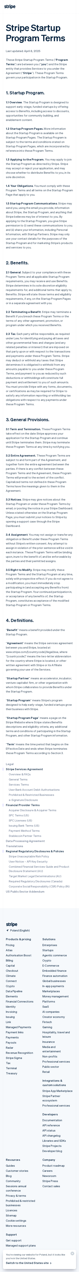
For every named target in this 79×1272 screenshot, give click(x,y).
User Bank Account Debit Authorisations (34, 789)
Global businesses (54, 981)
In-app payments (53, 986)
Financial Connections (19, 1001)
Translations (14, 846)
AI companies (51, 1011)
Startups (48, 950)
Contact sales (51, 1186)
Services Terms (19, 784)
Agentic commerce (54, 955)
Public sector (50, 1066)
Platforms (48, 1001)
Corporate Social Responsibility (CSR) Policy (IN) (39, 886)
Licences (11, 1210)
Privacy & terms (16, 1195)
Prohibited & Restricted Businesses (31, 795)
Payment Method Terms (24, 830)
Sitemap (11, 1215)
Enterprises (49, 945)
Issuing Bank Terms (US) (24, 825)
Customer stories (17, 1171)
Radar (9, 1047)
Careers (47, 1171)
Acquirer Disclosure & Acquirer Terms (32, 810)
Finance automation (55, 976)
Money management (55, 996)
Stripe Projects (52, 1146)
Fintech (47, 1022)
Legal (10, 764)
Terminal (11, 1068)
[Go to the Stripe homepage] (10, 924)
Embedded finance (54, 970)
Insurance (48, 1042)
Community (13, 1181)
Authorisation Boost (18, 955)
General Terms (18, 779)
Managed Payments (18, 1027)
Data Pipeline (14, 991)
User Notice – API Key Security (28, 861)
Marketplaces (51, 991)
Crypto (10, 986)
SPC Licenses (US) (20, 820)
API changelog (51, 1135)
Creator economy (53, 1017)
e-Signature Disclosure (23, 800)
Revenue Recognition (19, 1053)
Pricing (10, 945)
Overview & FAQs (20, 774)
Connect (11, 981)
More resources (16, 1225)
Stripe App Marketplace (57, 1091)
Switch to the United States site (27, 1263)
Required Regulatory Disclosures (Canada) (35, 881)
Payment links (15, 1032)
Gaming (47, 1027)
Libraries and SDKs (54, 1140)
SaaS (45, 1006)
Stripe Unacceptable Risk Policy (29, 856)
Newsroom (49, 1176)
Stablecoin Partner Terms (25, 836)
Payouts (11, 1042)
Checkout (12, 970)
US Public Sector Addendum (25, 891)
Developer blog (52, 1151)
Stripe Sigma (14, 1058)
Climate (11, 976)
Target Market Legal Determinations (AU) (35, 876)
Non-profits (49, 1056)
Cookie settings (16, 1220)
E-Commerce (50, 965)
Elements (12, 996)
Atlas (9, 950)
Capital (10, 965)
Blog (9, 1176)
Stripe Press (50, 1181)
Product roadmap (53, 1165)
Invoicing (11, 1011)
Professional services (56, 1061)
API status (48, 1130)
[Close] (72, 1254)
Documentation (52, 1120)
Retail (46, 1072)
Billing (9, 960)
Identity (11, 1006)
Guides (10, 1165)
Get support (13, 1240)
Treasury (11, 1073)
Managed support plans (21, 1245)
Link (8, 1022)
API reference (51, 1125)
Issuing (10, 1017)
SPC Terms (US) (19, 815)
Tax (8, 1063)
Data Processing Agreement (25, 841)
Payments (12, 1037)
